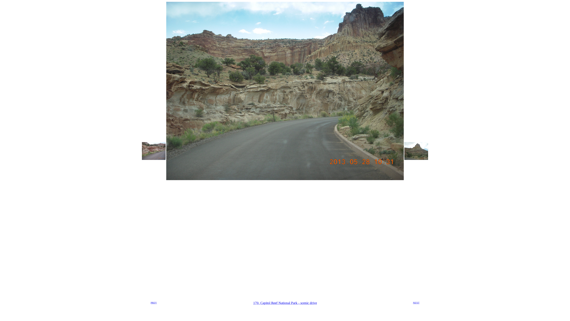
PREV (154, 303)
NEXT (416, 303)
